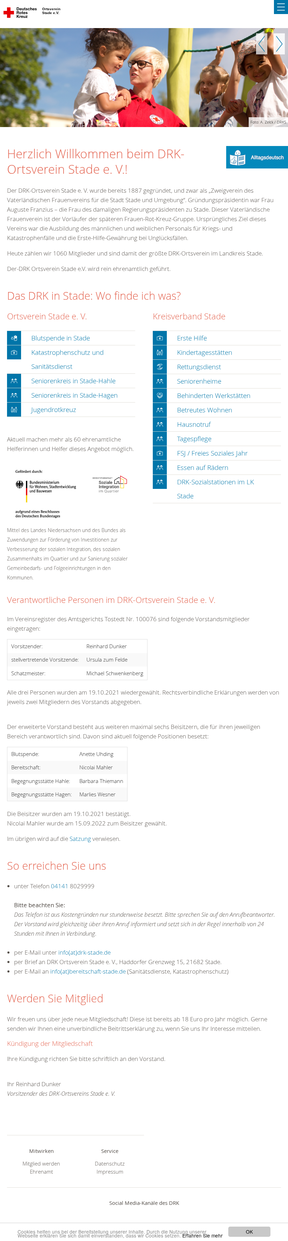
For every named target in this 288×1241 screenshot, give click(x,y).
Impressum (110, 1171)
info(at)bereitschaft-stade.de (88, 971)
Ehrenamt (41, 1171)
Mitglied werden (41, 1163)
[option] (144, 77)
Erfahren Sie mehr (202, 1235)
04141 (60, 886)
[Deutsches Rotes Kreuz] (20, 14)
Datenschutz (110, 1163)
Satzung (80, 839)
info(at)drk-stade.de (84, 952)
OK (249, 1231)
